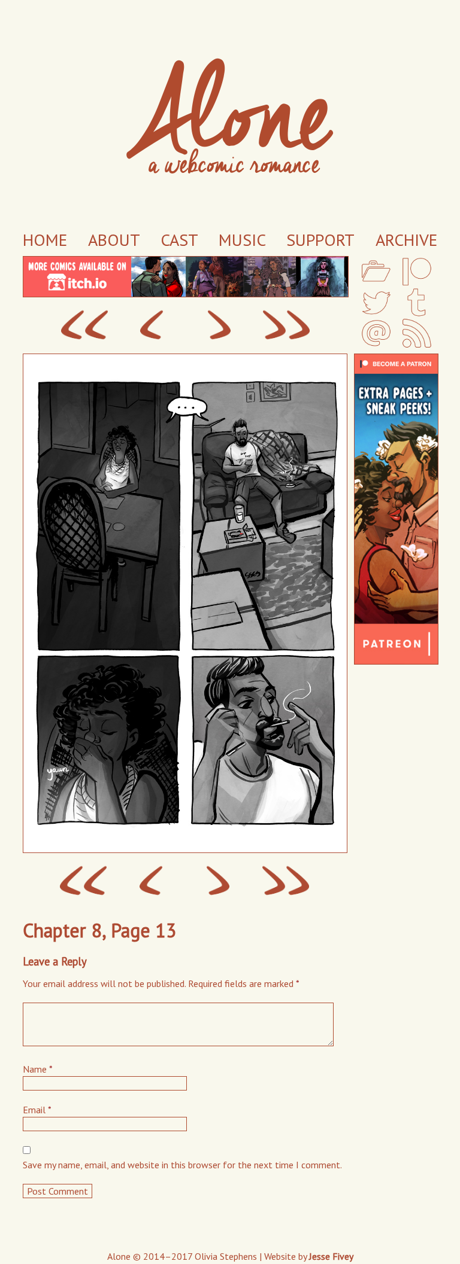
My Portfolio (376, 271)
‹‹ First (84, 325)
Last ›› (286, 325)
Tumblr (417, 302)
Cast (179, 240)
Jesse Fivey (331, 1256)
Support (320, 240)
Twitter (376, 302)
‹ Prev (152, 325)
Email (376, 333)
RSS (417, 333)
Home (45, 240)
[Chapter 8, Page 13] (185, 849)
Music (242, 240)
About (114, 240)
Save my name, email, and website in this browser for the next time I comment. (182, 1165)
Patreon (417, 271)
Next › (219, 325)
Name (38, 1069)
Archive (406, 240)
